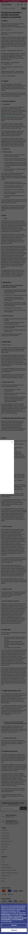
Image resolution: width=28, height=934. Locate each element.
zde (10, 921)
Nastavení (14, 925)
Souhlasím (14, 930)
